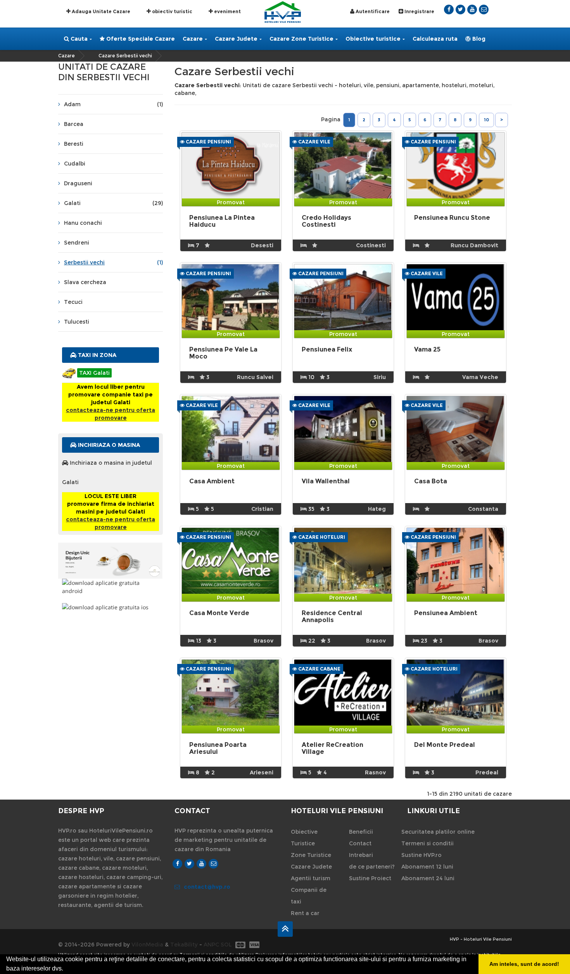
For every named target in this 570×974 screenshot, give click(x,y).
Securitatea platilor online (438, 831)
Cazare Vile (313, 142)
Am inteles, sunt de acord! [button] (524, 964)
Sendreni (76, 242)
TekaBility (184, 944)
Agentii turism (310, 878)
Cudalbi (74, 163)
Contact (360, 843)
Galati (113, 203)
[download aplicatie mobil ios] (110, 607)
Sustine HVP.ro (421, 855)
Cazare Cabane (318, 669)
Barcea (73, 124)
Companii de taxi (308, 895)
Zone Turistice (311, 855)
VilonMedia (147, 944)
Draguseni (78, 183)
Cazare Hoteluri (321, 537)
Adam (113, 104)
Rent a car (305, 913)
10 (486, 119)
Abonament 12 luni (427, 866)
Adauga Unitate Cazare (100, 11)
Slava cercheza (85, 282)
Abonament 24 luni (427, 878)
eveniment (227, 11)
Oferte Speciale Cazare (140, 38)
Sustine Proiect (370, 878)
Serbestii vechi (113, 262)
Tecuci (73, 301)
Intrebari (361, 855)
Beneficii (361, 831)
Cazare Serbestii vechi (125, 56)
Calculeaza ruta (435, 38)
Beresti (73, 143)
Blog (478, 38)
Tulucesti (76, 321)
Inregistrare (418, 11)
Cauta (78, 38)
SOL (226, 944)
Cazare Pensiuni (208, 142)
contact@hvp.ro (207, 886)
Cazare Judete (236, 38)
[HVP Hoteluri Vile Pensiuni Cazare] (282, 11)
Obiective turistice (373, 38)
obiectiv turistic (171, 11)
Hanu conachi (83, 222)
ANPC (211, 944)
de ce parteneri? (372, 866)
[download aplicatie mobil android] (110, 587)
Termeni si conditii (427, 843)
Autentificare (372, 11)
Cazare (193, 38)
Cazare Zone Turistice (301, 38)
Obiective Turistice (304, 837)
